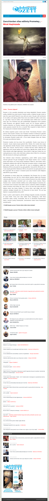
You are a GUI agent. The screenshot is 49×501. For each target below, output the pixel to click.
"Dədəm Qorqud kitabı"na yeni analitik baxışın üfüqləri (22, 312)
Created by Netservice (41, 499)
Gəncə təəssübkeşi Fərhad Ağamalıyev (17, 397)
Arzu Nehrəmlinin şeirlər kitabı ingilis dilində (14, 420)
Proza (44, 57)
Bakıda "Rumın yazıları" (13, 406)
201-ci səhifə (10, 393)
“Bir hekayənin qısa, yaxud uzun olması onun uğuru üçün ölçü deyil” (23, 429)
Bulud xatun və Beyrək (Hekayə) (16, 410)
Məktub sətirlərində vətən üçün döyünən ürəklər (21, 270)
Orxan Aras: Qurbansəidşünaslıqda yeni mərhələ (21, 277)
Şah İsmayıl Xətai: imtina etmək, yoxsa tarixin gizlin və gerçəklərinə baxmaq (27, 284)
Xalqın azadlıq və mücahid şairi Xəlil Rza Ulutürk (21, 349)
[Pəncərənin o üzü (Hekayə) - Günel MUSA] (24, 252)
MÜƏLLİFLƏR (7, 267)
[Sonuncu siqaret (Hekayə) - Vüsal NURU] (9, 252)
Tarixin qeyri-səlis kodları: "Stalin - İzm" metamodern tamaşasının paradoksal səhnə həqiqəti (24, 377)
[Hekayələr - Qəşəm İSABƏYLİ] (24, 223)
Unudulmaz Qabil (18, 332)
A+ (22, 57)
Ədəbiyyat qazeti (10, 499)
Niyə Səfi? (27, 292)
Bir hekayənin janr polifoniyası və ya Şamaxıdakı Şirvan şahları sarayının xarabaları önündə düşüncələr (26, 319)
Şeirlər (9, 401)
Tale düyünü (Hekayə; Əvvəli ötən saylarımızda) (25, 244)
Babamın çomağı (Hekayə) (15, 344)
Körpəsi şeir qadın (11, 366)
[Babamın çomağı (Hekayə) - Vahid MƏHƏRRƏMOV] (9, 223)
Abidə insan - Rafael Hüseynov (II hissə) (19, 325)
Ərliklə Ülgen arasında (15, 305)
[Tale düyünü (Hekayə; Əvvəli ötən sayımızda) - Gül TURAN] (39, 237)
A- (23, 57)
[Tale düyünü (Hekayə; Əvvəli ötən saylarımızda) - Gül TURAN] (24, 237)
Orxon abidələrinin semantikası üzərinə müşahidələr (20, 353)
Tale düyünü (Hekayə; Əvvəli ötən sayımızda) (40, 244)
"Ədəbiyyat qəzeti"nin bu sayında (14, 425)
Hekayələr (10, 362)
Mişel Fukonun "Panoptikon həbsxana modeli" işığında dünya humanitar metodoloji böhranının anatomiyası (24, 372)
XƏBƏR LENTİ (7, 340)
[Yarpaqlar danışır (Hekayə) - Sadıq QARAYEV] (39, 252)
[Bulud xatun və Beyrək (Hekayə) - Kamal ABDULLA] (39, 223)
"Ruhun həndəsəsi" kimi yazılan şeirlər (23, 298)
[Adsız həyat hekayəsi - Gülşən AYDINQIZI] (9, 237)
